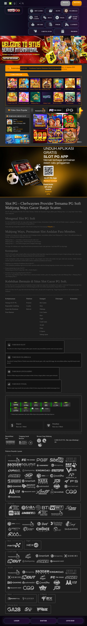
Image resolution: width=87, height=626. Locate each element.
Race (50, 18)
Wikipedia (50, 226)
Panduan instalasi (50, 181)
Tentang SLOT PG (11, 303)
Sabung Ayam (46, 31)
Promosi (74, 31)
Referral (28, 309)
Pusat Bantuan (9, 312)
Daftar (77, 2)
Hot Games (39, 11)
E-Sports (74, 24)
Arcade (40, 24)
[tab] (40, 110)
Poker (57, 24)
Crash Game (74, 17)
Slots (58, 11)
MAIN (13, 83)
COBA (41, 119)
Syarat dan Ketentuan (11, 309)
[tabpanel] (43, 50)
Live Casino (36, 17)
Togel (62, 18)
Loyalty (28, 306)
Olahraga (73, 11)
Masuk (65, 2)
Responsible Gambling (12, 306)
